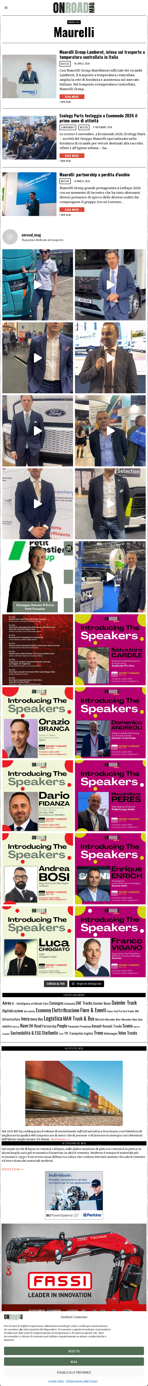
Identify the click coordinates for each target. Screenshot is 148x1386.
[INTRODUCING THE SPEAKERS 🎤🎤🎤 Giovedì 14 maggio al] (110, 649)
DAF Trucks (84, 1003)
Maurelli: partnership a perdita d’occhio (95, 174)
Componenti (68, 127)
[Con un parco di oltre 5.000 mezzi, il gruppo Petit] (37, 576)
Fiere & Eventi (93, 1010)
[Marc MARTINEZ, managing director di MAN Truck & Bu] (110, 284)
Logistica (53, 1018)
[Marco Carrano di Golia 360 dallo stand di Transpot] (37, 503)
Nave (24, 1025)
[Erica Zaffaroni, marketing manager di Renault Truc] (37, 284)
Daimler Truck (124, 1002)
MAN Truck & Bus (78, 1018)
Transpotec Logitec (81, 1033)
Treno (98, 1032)
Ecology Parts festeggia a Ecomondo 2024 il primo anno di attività (98, 118)
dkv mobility (29, 1011)
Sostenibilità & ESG (25, 1032)
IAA (137, 1011)
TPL (66, 1033)
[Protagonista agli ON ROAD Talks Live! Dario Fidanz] (110, 357)
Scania (128, 1025)
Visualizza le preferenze (74, 1372)
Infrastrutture (11, 1019)
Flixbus (110, 1011)
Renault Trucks (112, 1025)
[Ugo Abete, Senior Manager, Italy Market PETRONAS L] (110, 430)
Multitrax (15, 1026)
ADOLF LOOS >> (13, 1169)
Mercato (100, 1019)
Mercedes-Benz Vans (132, 1019)
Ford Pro (118, 1011)
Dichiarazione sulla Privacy (82, 1381)
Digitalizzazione (12, 1010)
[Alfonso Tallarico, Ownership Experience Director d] (37, 357)
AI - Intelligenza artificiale (27, 1003)
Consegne (56, 1003)
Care (46, 1003)
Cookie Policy (56, 1381)
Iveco (25, 1018)
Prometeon (85, 1026)
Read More (72, 97)
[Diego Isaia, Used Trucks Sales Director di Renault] (110, 503)
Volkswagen (110, 1033)
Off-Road (35, 1026)
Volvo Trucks (127, 1033)
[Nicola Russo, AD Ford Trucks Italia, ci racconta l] (37, 430)
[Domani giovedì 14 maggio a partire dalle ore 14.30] (37, 649)
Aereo (6, 1003)
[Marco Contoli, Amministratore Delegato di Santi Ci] (110, 576)
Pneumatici (73, 1026)
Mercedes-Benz (113, 1019)
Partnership (49, 1026)
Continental (69, 1003)
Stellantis (50, 1032)
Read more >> (60, 1139)
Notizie (65, 63)
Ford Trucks (128, 1011)
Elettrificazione (65, 1010)
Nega (74, 1362)
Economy (43, 1010)
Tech (61, 1033)
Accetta (74, 1351)
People (62, 1026)
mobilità (7, 1026)
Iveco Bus (36, 1019)
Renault (97, 1025)
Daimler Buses (102, 1003)
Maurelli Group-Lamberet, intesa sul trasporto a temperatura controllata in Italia (102, 54)
